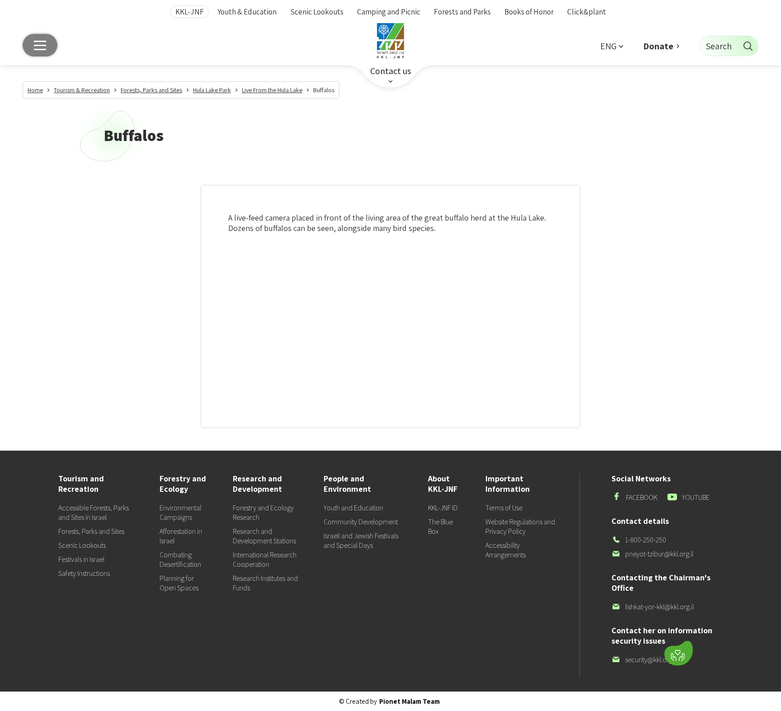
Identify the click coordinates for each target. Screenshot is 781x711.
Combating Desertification (180, 559)
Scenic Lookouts (316, 12)
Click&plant (586, 12)
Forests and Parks (462, 12)
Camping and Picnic (388, 12)
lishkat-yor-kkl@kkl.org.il (653, 607)
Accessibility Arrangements (505, 550)
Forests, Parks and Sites (91, 531)
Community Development (361, 522)
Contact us (390, 71)
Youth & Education (247, 12)
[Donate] (678, 653)
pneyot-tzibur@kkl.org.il (652, 554)
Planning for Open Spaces (179, 583)
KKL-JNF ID (443, 508)
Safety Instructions (84, 573)
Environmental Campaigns (180, 512)
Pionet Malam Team (409, 701)
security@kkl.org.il (644, 659)
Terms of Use (503, 508)
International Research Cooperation (264, 559)
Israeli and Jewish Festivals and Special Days (361, 540)
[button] (611, 46)
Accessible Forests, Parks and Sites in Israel (93, 512)
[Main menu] (40, 45)
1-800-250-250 (639, 540)
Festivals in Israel (81, 559)
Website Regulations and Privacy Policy (520, 526)
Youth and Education (353, 508)
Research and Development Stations (264, 536)
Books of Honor (529, 12)
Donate (658, 46)
